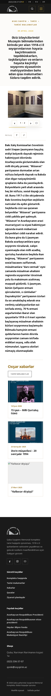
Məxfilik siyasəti (17, 690)
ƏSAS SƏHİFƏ (19, 21)
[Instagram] (17, 561)
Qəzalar (11, 592)
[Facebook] (10, 561)
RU (36, 2)
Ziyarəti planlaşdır (16, 597)
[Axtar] (32, 9)
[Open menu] (41, 9)
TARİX (33, 21)
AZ (23, 2)
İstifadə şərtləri (33, 690)
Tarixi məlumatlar (25, 25)
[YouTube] (25, 561)
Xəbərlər (11, 587)
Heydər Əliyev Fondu (17, 627)
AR (43, 2)
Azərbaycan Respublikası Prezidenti (25, 614)
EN (29, 2)
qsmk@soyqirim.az (17, 667)
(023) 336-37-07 (15, 2)
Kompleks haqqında (17, 578)
